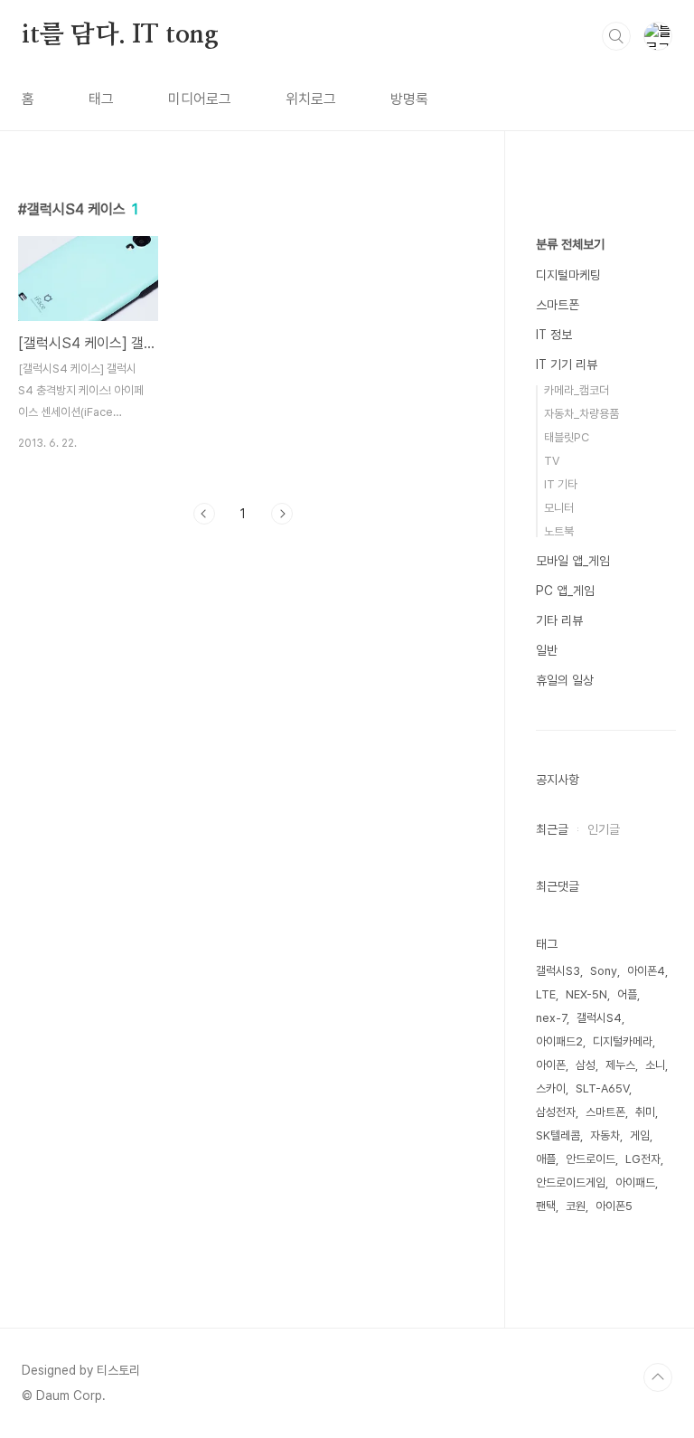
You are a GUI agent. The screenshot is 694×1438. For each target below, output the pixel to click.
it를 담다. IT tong (120, 35)
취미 (645, 1112)
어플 (627, 994)
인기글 (603, 829)
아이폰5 (614, 1206)
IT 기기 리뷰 (566, 364)
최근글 (552, 829)
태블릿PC (566, 437)
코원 (576, 1206)
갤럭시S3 (558, 971)
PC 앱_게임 (565, 590)
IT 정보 (554, 334)
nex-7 (551, 1018)
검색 (616, 36)
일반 (547, 650)
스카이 (551, 1088)
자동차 (605, 1135)
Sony (603, 971)
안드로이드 (590, 1159)
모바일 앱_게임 (573, 560)
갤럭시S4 (599, 1018)
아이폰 (551, 1065)
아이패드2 (559, 1041)
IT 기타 (560, 484)
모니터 (559, 508)
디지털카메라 (622, 1041)
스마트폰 (557, 305)
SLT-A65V (602, 1088)
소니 (655, 1065)
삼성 (586, 1065)
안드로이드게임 (570, 1182)
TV (551, 461)
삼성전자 (556, 1112)
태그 (101, 99)
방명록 (409, 99)
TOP (657, 1377)
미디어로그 (199, 99)
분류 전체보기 (570, 244)
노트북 (559, 531)
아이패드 (635, 1182)
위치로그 (311, 99)
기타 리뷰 (559, 620)
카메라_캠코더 (576, 390)
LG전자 (643, 1159)
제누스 (620, 1065)
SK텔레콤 (558, 1135)
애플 (546, 1159)
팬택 (546, 1206)
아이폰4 (646, 971)
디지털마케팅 (568, 275)
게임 (640, 1135)
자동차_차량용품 (581, 414)
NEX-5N (586, 994)
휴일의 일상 (565, 680)
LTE (546, 994)
